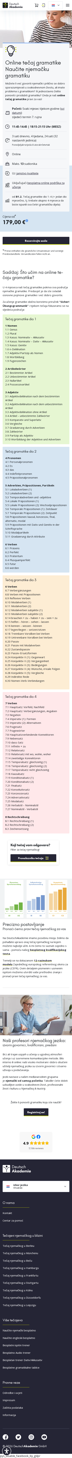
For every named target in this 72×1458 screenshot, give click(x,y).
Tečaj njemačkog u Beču (17, 1260)
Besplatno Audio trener (17, 1352)
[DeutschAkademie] (13, 5)
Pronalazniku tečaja (31, 858)
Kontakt (7, 1213)
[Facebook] (6, 1437)
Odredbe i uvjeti (12, 1393)
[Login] (43, 5)
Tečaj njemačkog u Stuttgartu (20, 1282)
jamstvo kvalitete (27, 173)
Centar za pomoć (13, 1220)
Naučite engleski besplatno (19, 1338)
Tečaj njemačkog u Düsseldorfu (22, 1297)
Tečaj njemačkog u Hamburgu (21, 1268)
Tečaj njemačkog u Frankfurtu (20, 1275)
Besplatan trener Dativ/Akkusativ (22, 1360)
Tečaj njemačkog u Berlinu (18, 1245)
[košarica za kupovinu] (36, 5)
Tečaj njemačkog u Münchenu (20, 1253)
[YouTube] (44, 1437)
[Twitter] (19, 1437)
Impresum (9, 1400)
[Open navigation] (67, 5)
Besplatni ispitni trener (16, 1345)
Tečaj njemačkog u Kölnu (18, 1290)
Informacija (9, 1415)
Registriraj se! (36, 1112)
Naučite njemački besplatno (19, 1330)
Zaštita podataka (13, 1407)
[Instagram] (31, 1437)
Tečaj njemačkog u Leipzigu (19, 1305)
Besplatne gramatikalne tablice (21, 1367)
